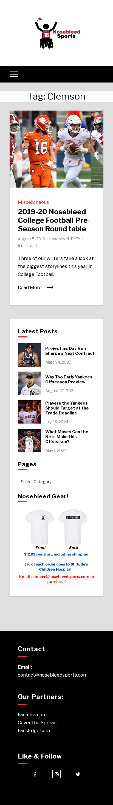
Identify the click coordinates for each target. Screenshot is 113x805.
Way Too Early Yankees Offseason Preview (68, 379)
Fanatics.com (32, 714)
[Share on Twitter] (15, 128)
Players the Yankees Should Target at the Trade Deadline (67, 408)
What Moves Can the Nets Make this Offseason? (66, 436)
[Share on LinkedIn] (15, 138)
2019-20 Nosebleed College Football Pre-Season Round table (54, 220)
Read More (30, 287)
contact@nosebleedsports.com (52, 675)
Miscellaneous (33, 202)
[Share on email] (15, 148)
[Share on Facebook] (15, 118)
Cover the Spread (37, 722)
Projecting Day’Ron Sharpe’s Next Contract (70, 351)
